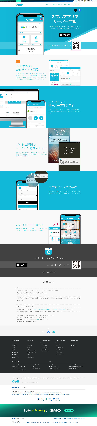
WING (47, 4)
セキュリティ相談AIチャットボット (57, 392)
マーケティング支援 (46, 422)
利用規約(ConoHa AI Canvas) (68, 376)
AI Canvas (60, 4)
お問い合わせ (51, 378)
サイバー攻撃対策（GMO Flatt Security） (48, 394)
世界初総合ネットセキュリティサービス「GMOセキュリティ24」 (22, 392)
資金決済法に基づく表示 (32, 378)
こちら (37, 319)
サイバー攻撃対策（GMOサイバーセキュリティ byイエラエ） (30, 394)
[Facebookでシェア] (48, 332)
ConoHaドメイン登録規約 (21, 376)
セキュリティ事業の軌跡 (66, 394)
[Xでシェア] (43, 332)
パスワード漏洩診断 (38, 392)
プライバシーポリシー (58, 378)
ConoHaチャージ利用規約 (44, 309)
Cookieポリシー (66, 378)
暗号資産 (65, 422)
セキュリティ (39, 422)
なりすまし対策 (58, 394)
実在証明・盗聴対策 (15, 394)
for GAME (55, 4)
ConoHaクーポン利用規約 (58, 309)
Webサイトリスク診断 (46, 392)
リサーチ (52, 422)
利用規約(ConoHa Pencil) (78, 376)
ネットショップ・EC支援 (25, 422)
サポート (70, 4)
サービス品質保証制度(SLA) (43, 378)
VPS (50, 4)
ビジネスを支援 (33, 422)
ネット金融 (61, 422)
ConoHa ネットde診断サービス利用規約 (54, 376)
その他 (77, 422)
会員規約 (35, 309)
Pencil (65, 4)
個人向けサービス (71, 422)
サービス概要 (76, 378)
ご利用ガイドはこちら (49, 272)
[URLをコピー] (53, 332)
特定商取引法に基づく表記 (22, 378)
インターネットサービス (16, 422)
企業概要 (71, 378)
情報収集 (56, 422)
